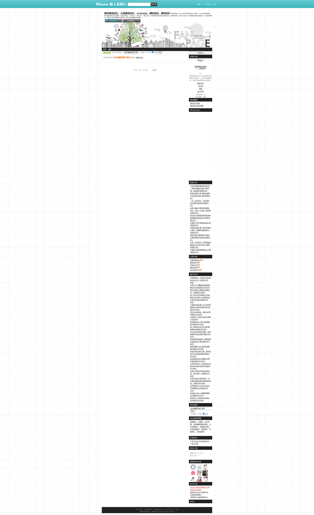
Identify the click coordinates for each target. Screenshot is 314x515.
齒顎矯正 (204, 429)
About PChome (169, 509)
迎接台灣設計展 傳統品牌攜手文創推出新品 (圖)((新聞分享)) (200, 195)
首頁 (104, 49)
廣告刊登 (140, 509)
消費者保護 (148, 509)
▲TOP (154, 70)
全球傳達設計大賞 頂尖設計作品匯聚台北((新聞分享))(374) (200, 388)
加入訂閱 (195, 444)
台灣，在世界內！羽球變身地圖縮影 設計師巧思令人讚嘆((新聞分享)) (200, 245)
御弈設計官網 (195, 103)
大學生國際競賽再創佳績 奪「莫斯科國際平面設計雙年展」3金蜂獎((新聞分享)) (200, 188)
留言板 (200, 86)
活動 (109, 49)
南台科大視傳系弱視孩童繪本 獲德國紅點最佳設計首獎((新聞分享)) (200, 218)
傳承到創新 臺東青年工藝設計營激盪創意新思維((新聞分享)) (200, 237)
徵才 (177, 509)
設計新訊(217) (195, 270)
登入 (215, 4)
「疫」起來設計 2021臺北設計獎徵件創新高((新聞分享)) (199, 203)
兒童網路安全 (157, 509)
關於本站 (200, 83)
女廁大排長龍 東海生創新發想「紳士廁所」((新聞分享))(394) (200, 373)
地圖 (200, 89)
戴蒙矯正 (193, 422)
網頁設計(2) (194, 263)
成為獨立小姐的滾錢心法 (199, 497)
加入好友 (200, 91)
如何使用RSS (204, 441)
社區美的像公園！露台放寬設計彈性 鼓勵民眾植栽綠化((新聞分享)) (200, 230)
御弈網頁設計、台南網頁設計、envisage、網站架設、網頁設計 (137, 13)
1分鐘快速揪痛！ (196, 495)
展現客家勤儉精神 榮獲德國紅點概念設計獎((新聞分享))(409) (200, 341)
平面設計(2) (194, 265)
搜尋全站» (139, 57)
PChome (208, 4)
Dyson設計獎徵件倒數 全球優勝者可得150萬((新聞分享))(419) (200, 334)
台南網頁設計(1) (196, 260)
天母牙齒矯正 (195, 429)
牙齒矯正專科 (204, 427)
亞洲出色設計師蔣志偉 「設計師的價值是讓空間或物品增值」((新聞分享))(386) (200, 381)
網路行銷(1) (194, 267)
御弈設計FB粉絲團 (196, 106)
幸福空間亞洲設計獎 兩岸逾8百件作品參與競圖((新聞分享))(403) (200, 354)
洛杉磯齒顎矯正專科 (200, 424)
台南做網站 (200, 432)
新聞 (198, 4)
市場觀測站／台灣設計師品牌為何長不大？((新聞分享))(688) (200, 280)
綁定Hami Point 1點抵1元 (199, 492)
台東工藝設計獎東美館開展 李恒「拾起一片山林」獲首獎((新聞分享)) (200, 210)
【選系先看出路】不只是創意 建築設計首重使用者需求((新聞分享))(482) (200, 307)
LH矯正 (200, 422)
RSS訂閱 (195, 441)
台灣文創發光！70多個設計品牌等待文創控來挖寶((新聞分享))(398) (200, 366)
